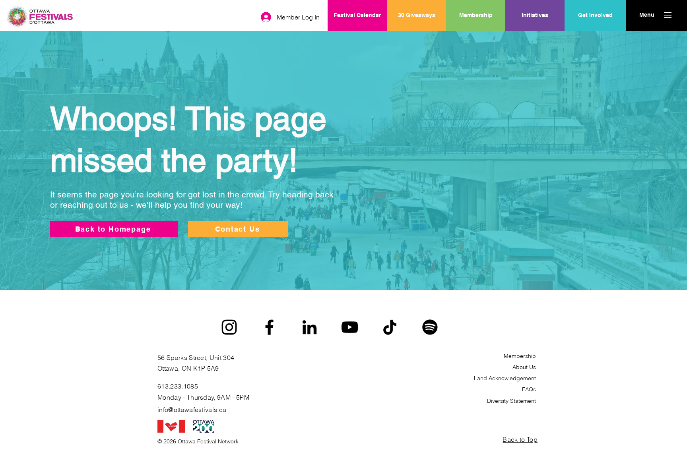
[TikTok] (390, 327)
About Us (524, 367)
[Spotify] (430, 327)
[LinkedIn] (309, 327)
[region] (535, 41)
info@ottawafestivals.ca (191, 410)
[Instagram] (229, 327)
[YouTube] (350, 327)
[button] (647, 15)
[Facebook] (269, 327)
